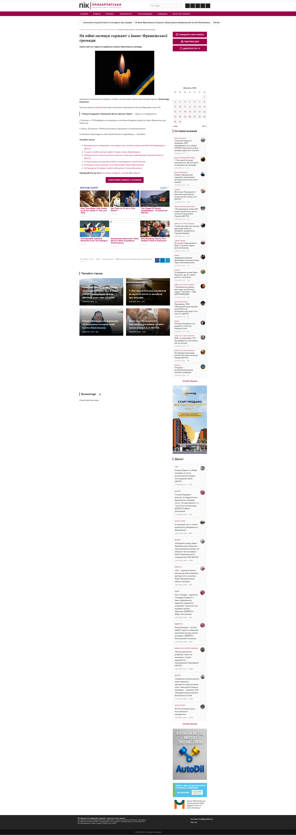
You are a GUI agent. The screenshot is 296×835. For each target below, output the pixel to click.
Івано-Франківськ (110, 30)
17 (180, 111)
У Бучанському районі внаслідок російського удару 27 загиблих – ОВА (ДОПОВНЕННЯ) (185, 290)
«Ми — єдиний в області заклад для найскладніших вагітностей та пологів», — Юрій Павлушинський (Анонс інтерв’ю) (186, 576)
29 (204, 116)
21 (200, 111)
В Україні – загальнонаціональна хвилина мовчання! (183, 370)
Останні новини (185, 131)
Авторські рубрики (181, 14)
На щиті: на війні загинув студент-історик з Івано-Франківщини (112, 152)
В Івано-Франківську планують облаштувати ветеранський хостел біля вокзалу (145, 22)
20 (195, 111)
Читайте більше (189, 381)
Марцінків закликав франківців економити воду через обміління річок (186, 260)
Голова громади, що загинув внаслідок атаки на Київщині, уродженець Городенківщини (186, 229)
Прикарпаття (126, 14)
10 (180, 106)
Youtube (125, 173)
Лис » (204, 126)
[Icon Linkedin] (197, 5)
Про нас (194, 822)
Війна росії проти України (95, 30)
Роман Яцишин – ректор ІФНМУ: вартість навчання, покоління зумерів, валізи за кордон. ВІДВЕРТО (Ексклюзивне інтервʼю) (187, 633)
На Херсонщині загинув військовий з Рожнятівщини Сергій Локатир (114, 161)
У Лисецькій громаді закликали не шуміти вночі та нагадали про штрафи (147, 294)
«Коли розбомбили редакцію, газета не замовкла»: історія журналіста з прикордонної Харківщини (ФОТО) (187, 659)
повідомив (99, 107)
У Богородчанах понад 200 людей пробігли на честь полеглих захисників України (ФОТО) (186, 212)
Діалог (179, 459)
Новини (96, 14)
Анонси (178, 567)
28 (200, 116)
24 (180, 116)
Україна (177, 365)
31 (180, 121)
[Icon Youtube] (208, 5)
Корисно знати (180, 138)
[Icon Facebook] (187, 5)
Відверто (179, 624)
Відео (177, 591)
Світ (176, 467)
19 (190, 111)
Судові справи (179, 241)
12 (190, 106)
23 (175, 116)
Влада (176, 255)
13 (195, 106)
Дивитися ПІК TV (191, 48)
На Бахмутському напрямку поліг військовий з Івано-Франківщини (114, 165)
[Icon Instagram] (192, 5)
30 (175, 121)
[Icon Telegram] (202, 5)
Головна (84, 14)
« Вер (175, 126)
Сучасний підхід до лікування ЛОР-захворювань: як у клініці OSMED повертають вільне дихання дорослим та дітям (186, 145)
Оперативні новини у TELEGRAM (124, 180)
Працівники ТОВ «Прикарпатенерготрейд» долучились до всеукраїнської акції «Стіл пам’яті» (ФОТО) (186, 309)
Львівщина (162, 14)
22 (204, 111)
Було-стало (180, 521)
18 (185, 111)
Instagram (115, 173)
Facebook (106, 173)
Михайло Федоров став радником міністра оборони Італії (184, 325)
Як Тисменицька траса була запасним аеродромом (185, 711)
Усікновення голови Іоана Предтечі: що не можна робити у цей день (185, 274)
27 (195, 116)
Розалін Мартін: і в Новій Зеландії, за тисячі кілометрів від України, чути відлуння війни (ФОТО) (186, 475)
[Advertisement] (112, 365)
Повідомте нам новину (191, 34)
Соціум (177, 189)
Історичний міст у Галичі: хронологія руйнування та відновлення (186, 527)
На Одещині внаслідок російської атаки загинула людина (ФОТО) (186, 355)
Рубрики (110, 14)
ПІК (159, 107)
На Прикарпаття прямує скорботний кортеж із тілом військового (113, 168)
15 (204, 106)
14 (200, 106)
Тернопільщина (145, 14)
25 (185, 116)
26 (190, 116)
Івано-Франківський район (184, 158)
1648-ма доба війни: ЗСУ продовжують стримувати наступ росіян (185, 340)
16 (175, 111)
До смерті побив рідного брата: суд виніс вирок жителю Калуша (185, 245)
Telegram (136, 173)
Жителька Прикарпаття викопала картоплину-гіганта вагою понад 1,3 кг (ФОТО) (146, 324)
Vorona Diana (107, 259)
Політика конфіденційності (202, 819)
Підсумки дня (191, 41)
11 (185, 106)
